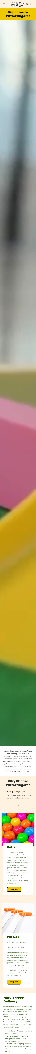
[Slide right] (22, 806)
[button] (4, 4)
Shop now (14, 889)
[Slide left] (14, 806)
